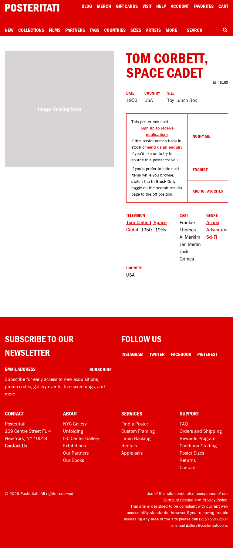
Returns (188, 460)
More (171, 30)
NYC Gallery (75, 424)
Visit (147, 6)
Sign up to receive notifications (157, 131)
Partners (75, 30)
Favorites (204, 6)
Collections (31, 30)
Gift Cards (127, 6)
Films (54, 30)
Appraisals (132, 453)
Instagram (132, 354)
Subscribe (100, 369)
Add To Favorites (208, 191)
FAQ (184, 424)
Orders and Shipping (201, 431)
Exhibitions (74, 445)
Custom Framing (138, 431)
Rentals (129, 445)
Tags (94, 30)
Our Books (73, 460)
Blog (87, 6)
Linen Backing (135, 438)
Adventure (217, 230)
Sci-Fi (211, 237)
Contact (187, 467)
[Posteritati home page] (32, 8)
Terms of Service (178, 500)
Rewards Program (197, 438)
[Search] (225, 30)
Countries (115, 30)
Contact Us (16, 445)
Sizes (135, 30)
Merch (104, 6)
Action (212, 222)
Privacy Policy (215, 500)
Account (180, 6)
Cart (223, 6)
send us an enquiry (164, 147)
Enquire (200, 169)
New (9, 30)
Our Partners (76, 453)
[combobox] (207, 30)
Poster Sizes (192, 453)
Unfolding (73, 431)
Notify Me (201, 136)
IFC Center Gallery (81, 438)
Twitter (157, 354)
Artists (153, 30)
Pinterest (207, 354)
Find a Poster (134, 424)
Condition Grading (198, 445)
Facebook (181, 354)
